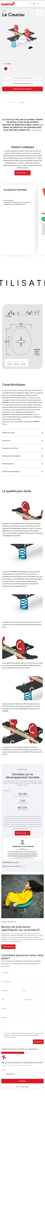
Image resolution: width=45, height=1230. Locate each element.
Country (3, 1070)
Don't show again (22, 1087)
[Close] (41, 1056)
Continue (22, 1081)
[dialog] (22, 615)
